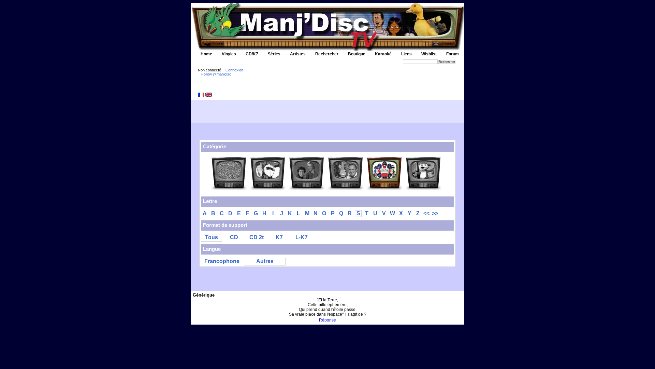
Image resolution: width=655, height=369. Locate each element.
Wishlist (429, 54)
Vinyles (229, 54)
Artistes (298, 54)
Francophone (221, 261)
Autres (265, 261)
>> (435, 213)
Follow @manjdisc (216, 74)
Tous (211, 237)
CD (234, 237)
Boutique (356, 54)
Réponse (327, 320)
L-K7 (301, 237)
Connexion (234, 70)
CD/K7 (252, 54)
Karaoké (383, 54)
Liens (406, 54)
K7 (279, 237)
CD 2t (256, 237)
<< (426, 213)
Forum (452, 54)
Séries (274, 54)
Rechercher (326, 54)
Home (206, 54)
